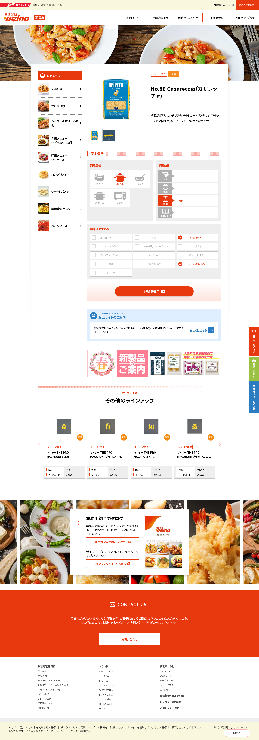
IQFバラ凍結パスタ (107, 699)
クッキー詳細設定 (80, 731)
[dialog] (129, 731)
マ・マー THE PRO (107, 671)
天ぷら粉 (42, 671)
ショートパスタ (44, 698)
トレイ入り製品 (106, 694)
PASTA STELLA (106, 690)
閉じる (237, 733)
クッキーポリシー (56, 731)
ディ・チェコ (104, 675)
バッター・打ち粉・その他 (49, 680)
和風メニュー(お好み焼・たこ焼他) (53, 684)
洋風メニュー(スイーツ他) (49, 689)
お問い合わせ (129, 639)
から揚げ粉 (43, 675)
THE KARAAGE (106, 703)
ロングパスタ (44, 694)
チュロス (103, 708)
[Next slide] (220, 445)
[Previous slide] (39, 445)
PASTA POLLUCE (107, 685)
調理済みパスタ (45, 703)
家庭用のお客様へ (247, 5)
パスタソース (43, 707)
